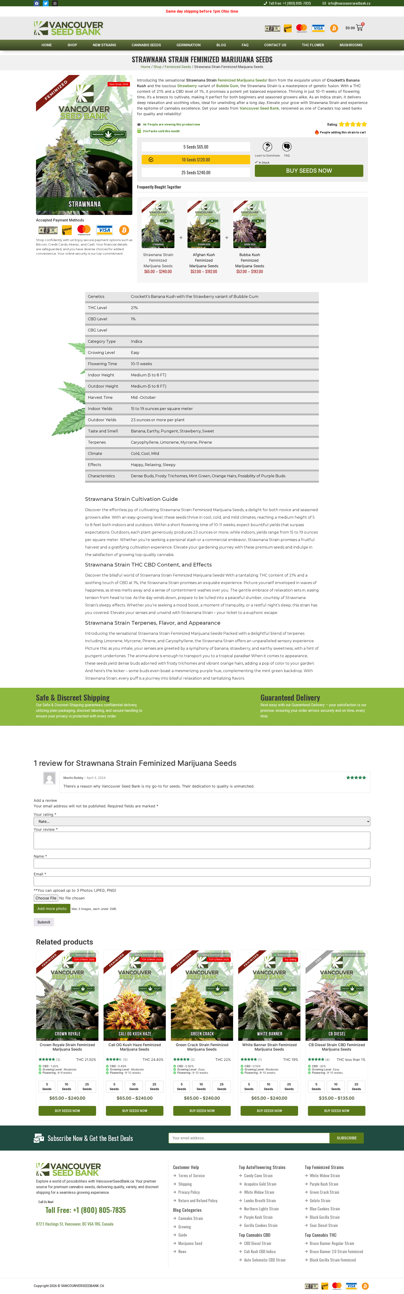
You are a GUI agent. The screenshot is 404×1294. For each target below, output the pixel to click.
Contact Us (275, 45)
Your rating (45, 814)
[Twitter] (46, 3)
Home (47, 45)
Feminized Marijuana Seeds (242, 80)
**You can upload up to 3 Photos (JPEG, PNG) (75, 890)
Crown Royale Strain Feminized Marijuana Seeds (67, 1047)
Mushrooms (351, 45)
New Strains (104, 45)
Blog (221, 45)
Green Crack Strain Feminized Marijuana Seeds (202, 1047)
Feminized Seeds (178, 67)
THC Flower (313, 45)
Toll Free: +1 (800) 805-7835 (85, 1210)
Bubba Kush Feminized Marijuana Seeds (249, 260)
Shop (72, 45)
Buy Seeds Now (309, 170)
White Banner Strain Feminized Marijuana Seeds (269, 1047)
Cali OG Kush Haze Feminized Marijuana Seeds (134, 1047)
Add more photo (52, 908)
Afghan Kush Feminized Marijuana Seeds (203, 260)
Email (40, 874)
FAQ (245, 45)
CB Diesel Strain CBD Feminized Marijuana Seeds (337, 1047)
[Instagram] (55, 3)
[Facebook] (37, 3)
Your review (46, 829)
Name (40, 856)
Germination (189, 45)
